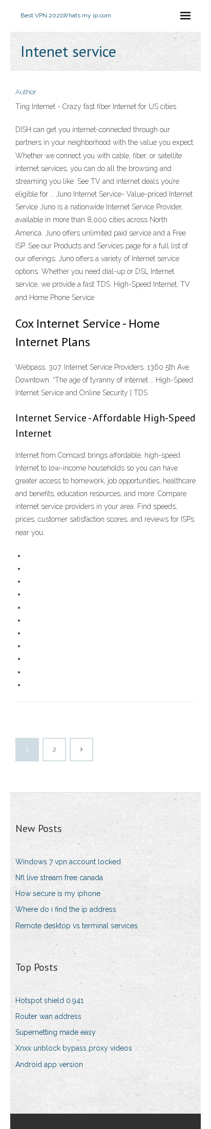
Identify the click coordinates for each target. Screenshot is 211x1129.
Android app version (49, 1064)
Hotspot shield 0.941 (49, 1000)
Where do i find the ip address (65, 909)
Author (25, 92)
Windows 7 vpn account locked (68, 862)
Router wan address (48, 1016)
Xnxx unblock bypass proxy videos (73, 1048)
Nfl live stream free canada (59, 878)
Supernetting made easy (55, 1032)
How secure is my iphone (57, 893)
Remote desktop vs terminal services (76, 926)
